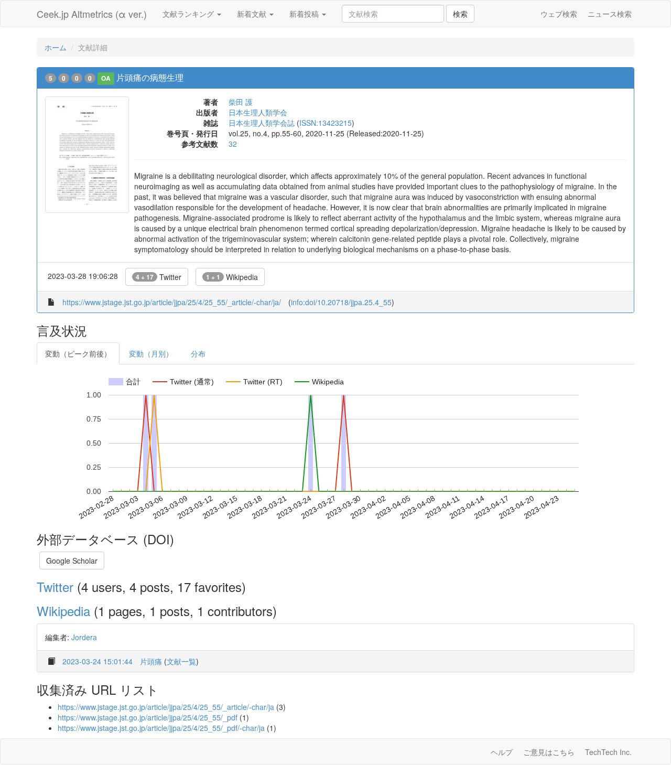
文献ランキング (189, 13)
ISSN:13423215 (325, 122)
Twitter (158, 277)
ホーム (56, 47)
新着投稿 (305, 13)
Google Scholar (72, 560)
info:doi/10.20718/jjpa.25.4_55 (341, 302)
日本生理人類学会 (258, 112)
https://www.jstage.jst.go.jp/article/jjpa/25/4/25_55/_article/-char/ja (166, 707)
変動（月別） (151, 353)
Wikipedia (232, 277)
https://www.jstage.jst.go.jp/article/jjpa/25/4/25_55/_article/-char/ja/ (171, 302)
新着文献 (252, 13)
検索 (460, 13)
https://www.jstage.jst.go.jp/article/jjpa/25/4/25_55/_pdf (147, 717)
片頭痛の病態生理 (149, 77)
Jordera (84, 637)
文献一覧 (181, 661)
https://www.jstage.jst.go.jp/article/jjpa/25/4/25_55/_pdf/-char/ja (161, 728)
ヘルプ (502, 752)
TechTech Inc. (608, 752)
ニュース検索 (610, 13)
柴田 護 (241, 101)
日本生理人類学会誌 (262, 122)
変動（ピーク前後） (78, 353)
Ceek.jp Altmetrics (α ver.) (92, 13)
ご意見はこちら (549, 752)
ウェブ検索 (558, 13)
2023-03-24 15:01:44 (97, 661)
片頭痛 (151, 661)
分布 (198, 353)
